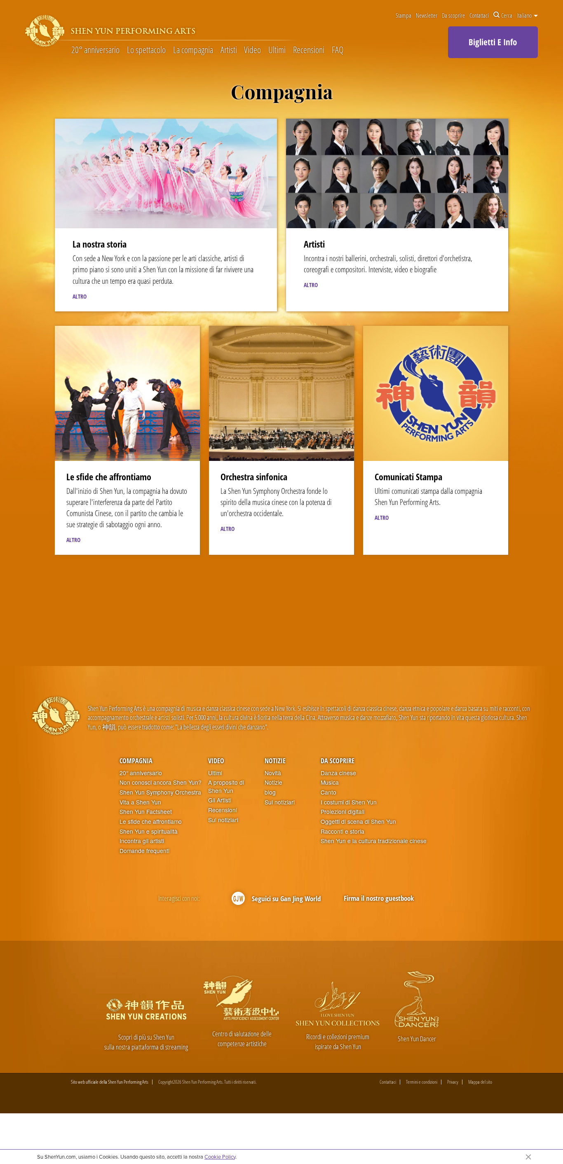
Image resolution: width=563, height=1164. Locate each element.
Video (252, 50)
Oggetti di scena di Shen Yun (358, 821)
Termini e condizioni (421, 1082)
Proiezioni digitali (342, 812)
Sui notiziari (223, 820)
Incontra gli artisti (142, 841)
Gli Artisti (219, 800)
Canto (328, 792)
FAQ (337, 50)
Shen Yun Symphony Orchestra (160, 792)
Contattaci (479, 15)
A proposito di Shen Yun (226, 786)
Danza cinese (338, 773)
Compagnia (136, 760)
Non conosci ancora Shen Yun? (161, 782)
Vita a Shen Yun (140, 802)
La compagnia (193, 50)
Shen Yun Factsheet (146, 812)
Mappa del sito (480, 1082)
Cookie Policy (219, 1156)
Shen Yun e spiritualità (149, 831)
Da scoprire (453, 15)
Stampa (403, 15)
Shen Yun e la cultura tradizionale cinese (374, 841)
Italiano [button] (525, 15)
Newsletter (426, 15)
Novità (273, 773)
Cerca (506, 15)
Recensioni (308, 50)
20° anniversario (95, 50)
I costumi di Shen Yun (349, 802)
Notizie (275, 760)
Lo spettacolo (146, 50)
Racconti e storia (342, 831)
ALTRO (80, 296)
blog (270, 792)
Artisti (229, 50)
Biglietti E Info (493, 42)
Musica (330, 782)
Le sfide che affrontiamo (151, 821)
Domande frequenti (144, 851)
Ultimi (277, 50)
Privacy (452, 1082)
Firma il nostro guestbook (379, 898)
